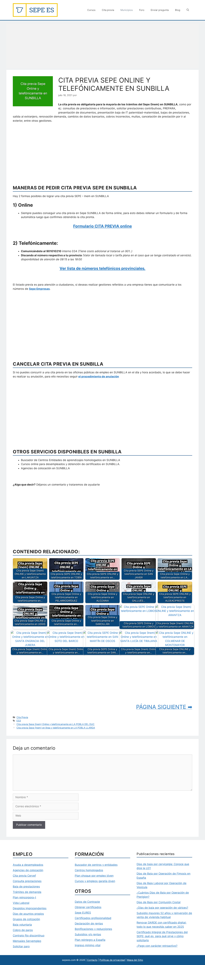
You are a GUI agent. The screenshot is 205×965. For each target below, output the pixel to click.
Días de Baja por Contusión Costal (158, 902)
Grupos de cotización (26, 919)
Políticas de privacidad (112, 959)
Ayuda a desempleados (28, 864)
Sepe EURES (83, 912)
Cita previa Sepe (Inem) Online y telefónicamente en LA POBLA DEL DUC (55, 724)
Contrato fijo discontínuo (28, 935)
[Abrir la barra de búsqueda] (187, 10)
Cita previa (108, 10)
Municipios (126, 10)
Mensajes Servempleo (27, 941)
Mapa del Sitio (135, 959)
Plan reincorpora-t (24, 897)
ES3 (18, 720)
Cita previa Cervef (24, 875)
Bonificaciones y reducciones (93, 929)
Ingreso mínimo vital (87, 945)
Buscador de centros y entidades (96, 864)
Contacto (92, 959)
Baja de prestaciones (26, 886)
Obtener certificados (88, 907)
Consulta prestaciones (27, 881)
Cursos (91, 10)
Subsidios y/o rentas (88, 934)
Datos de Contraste (87, 901)
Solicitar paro (21, 946)
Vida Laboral (21, 902)
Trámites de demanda (27, 892)
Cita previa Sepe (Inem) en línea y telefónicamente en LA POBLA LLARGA (55, 727)
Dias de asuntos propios (28, 913)
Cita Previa (22, 717)
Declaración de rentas (89, 923)
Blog (177, 10)
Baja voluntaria (22, 924)
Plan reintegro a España (90, 939)
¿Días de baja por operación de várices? (162, 907)
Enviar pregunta (160, 10)
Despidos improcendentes (29, 908)
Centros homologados (89, 870)
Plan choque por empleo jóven (94, 875)
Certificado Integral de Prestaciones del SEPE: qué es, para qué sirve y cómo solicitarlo (162, 936)
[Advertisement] (102, 46)
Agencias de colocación (28, 870)
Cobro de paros (23, 930)
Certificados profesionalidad (93, 918)
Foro (141, 10)
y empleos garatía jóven (99, 881)
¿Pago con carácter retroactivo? (157, 945)
